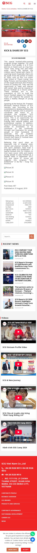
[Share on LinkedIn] (24, 46)
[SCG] (12, 3)
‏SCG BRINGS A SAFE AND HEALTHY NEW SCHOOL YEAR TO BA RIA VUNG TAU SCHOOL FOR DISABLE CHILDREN (27, 211)
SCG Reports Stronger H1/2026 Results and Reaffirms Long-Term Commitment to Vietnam (24, 265)
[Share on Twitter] (22, 41)
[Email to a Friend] (26, 41)
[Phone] (32, 534)
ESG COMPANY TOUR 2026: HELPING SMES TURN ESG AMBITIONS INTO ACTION (24, 253)
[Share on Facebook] (18, 41)
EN (34, 2)
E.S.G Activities (12, 9)
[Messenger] (32, 539)
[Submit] (31, 236)
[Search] (24, 4)
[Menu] (29, 3)
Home (4, 9)
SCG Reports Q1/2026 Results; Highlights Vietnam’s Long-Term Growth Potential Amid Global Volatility (24, 302)
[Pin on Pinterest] (30, 41)
